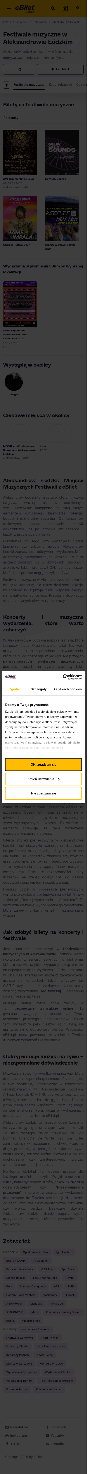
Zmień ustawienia (41, 779)
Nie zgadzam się (43, 793)
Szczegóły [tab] (39, 689)
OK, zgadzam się (43, 764)
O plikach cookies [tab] (68, 689)
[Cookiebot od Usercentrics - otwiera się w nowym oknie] (62, 677)
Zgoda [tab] (14, 689)
